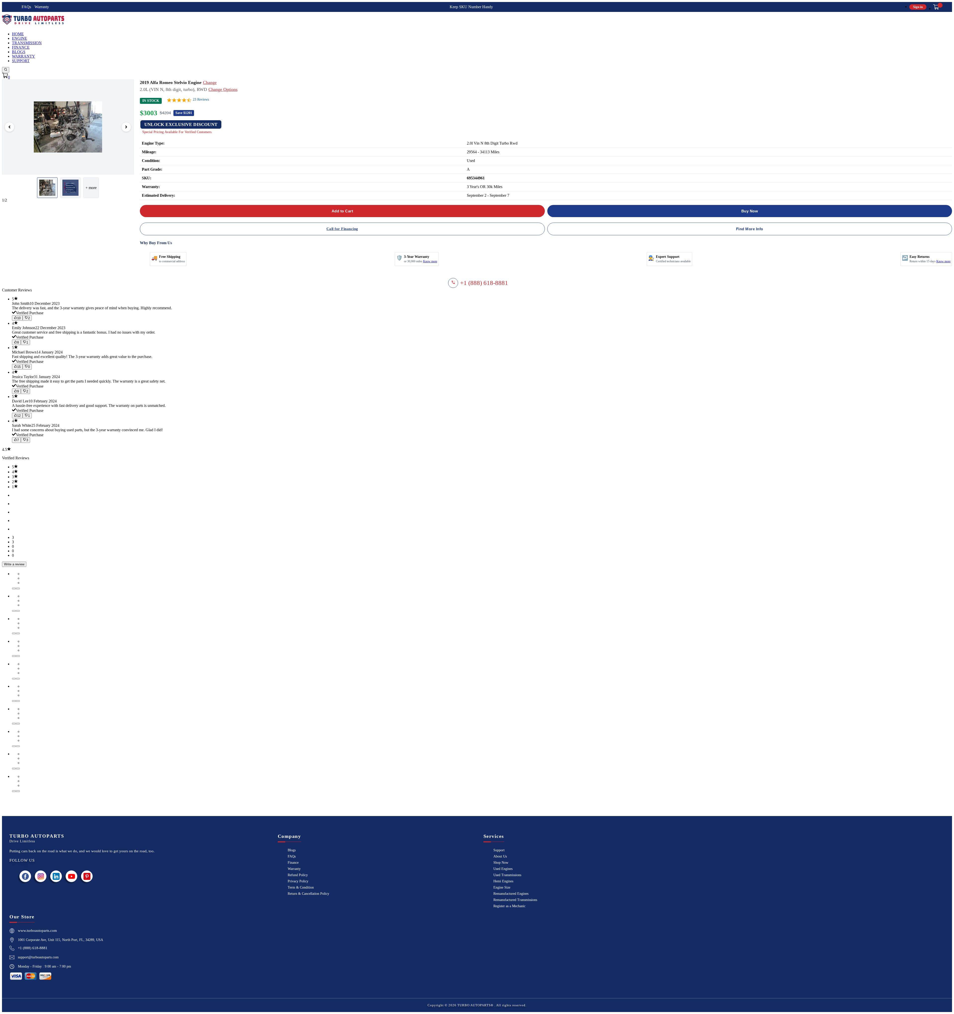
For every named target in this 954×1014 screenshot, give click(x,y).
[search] (5, 70)
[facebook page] (25, 876)
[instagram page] (40, 876)
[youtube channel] (71, 876)
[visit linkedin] (56, 876)
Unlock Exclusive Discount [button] (180, 124)
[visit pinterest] (86, 876)
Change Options (223, 89)
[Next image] (126, 127)
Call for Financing (342, 229)
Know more (430, 261)
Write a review (14, 564)
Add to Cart (342, 211)
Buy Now (749, 211)
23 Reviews (201, 99)
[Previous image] (9, 127)
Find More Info (749, 229)
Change (210, 82)
